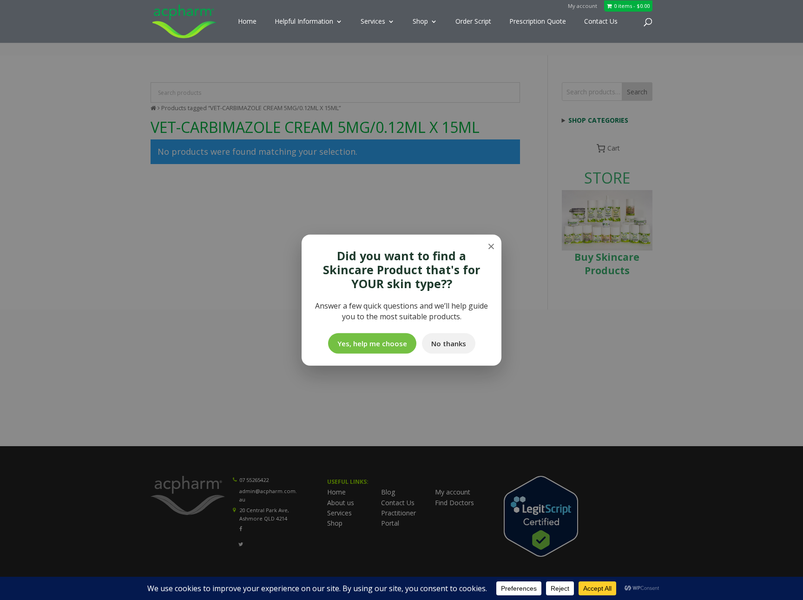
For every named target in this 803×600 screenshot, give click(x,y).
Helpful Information (304, 22)
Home (247, 22)
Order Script (473, 22)
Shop (420, 22)
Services (373, 22)
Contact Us (601, 22)
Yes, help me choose (372, 343)
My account (582, 5)
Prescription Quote (537, 22)
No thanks (448, 343)
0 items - (632, 5)
